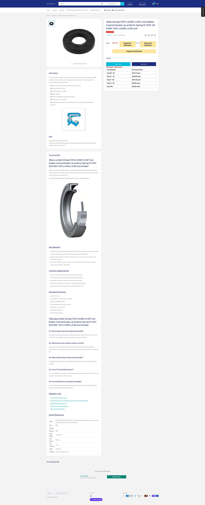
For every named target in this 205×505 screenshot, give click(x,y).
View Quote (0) (203, 12)
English (49, 493)
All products (54, 15)
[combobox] (82, 4)
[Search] (122, 4)
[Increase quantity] (122, 58)
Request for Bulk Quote (127, 44)
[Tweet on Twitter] (152, 35)
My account (142, 4)
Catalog (55, 10)
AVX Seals (109, 35)
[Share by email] (155, 35)
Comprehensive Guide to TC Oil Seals (77, 10)
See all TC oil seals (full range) (58, 397)
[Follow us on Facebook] (91, 496)
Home (48, 10)
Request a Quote (95, 10)
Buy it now (144, 64)
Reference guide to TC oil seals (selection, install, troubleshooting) (69, 400)
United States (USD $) (61, 493)
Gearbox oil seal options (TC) (58, 403)
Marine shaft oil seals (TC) (57, 409)
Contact (62, 10)
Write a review (117, 477)
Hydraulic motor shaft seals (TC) (59, 406)
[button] (102, 4)
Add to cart (118, 64)
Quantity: (108, 58)
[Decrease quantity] (114, 58)
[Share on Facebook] (146, 35)
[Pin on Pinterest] (149, 35)
